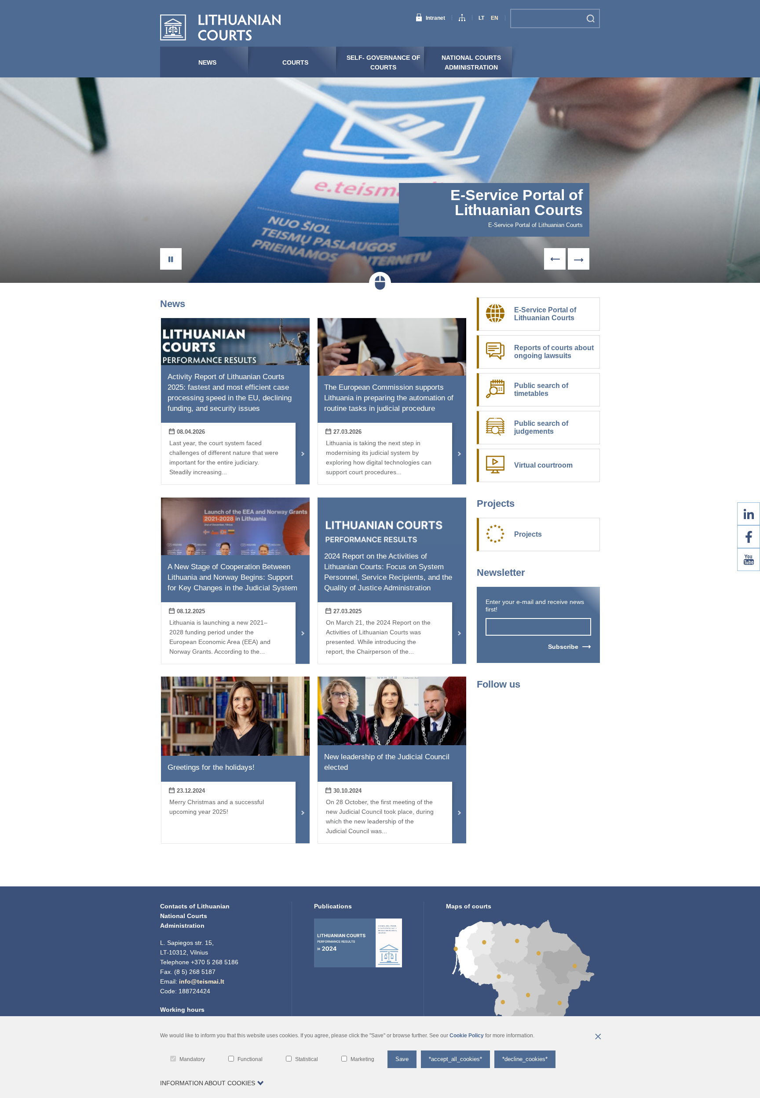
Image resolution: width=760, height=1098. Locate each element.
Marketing (362, 1059)
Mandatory (192, 1059)
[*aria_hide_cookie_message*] (597, 1037)
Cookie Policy (466, 1035)
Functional (250, 1059)
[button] (171, 259)
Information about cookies (207, 1083)
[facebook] (748, 536)
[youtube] (748, 559)
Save (402, 1059)
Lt (481, 18)
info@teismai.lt (201, 981)
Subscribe (563, 646)
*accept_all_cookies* (455, 1059)
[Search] (590, 18)
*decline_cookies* (525, 1059)
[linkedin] (748, 513)
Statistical (306, 1059)
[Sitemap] (462, 19)
